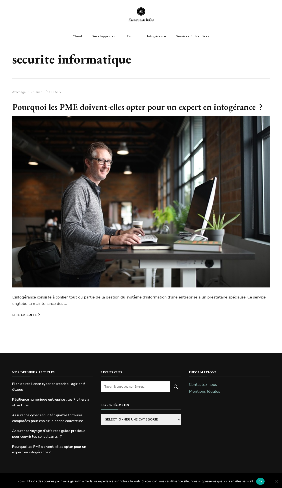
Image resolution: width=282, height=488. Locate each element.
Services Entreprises (192, 36)
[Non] (276, 481)
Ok (260, 481)
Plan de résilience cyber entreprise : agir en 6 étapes (48, 386)
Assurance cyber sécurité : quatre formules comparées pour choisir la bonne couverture (47, 418)
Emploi (132, 36)
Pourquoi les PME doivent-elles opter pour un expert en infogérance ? (137, 107)
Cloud (77, 36)
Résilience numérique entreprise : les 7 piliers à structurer (50, 402)
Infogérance (156, 36)
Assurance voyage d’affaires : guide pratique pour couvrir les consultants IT (48, 433)
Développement (104, 36)
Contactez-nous (203, 384)
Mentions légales (204, 391)
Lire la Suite (24, 315)
